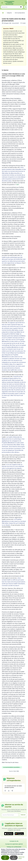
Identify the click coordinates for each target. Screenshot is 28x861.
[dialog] (13, 854)
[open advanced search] (21, 7)
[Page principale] (3, 13)
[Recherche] (25, 7)
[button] (5, 791)
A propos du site (14, 841)
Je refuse (13, 857)
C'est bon (5, 857)
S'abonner (23, 814)
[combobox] (11, 7)
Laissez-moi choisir (21, 857)
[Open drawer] (26, 3)
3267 (17, 184)
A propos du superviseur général (14, 844)
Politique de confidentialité (14, 847)
